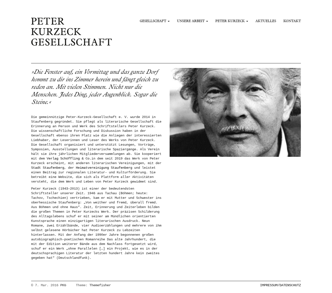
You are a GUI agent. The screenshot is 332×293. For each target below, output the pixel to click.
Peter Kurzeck (230, 21)
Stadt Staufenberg (47, 168)
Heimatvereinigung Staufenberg (104, 168)
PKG (63, 285)
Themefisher (100, 285)
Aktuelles (265, 21)
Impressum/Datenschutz (280, 285)
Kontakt (292, 21)
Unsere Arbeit (191, 21)
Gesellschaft (153, 21)
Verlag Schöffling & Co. (69, 158)
